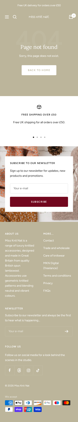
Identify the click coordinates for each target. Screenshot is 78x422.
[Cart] (71, 17)
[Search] (15, 17)
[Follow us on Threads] (19, 370)
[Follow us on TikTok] (37, 370)
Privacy (48, 283)
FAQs (47, 290)
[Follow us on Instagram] (28, 370)
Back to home (39, 70)
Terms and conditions (57, 275)
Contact (48, 240)
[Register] (66, 331)
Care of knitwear (54, 255)
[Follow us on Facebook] (9, 370)
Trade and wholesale (56, 248)
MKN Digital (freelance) (51, 265)
